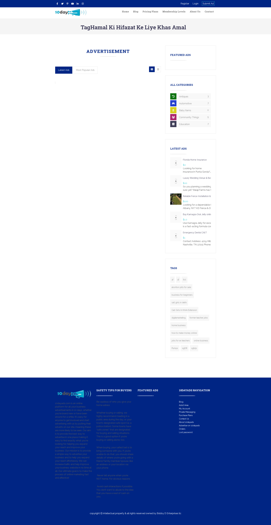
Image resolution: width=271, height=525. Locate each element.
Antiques (194, 96)
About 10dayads (186, 422)
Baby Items (194, 110)
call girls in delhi (179, 302)
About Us (195, 11)
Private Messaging (187, 412)
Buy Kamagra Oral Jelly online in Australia (203, 214)
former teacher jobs (199, 318)
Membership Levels (173, 11)
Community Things (194, 117)
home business (179, 325)
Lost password (186, 432)
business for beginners (182, 295)
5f (178, 280)
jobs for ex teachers (181, 340)
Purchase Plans (186, 415)
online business (201, 340)
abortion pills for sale (181, 287)
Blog (135, 11)
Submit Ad (208, 3)
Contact (209, 11)
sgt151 (194, 348)
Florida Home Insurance (195, 159)
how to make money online (184, 333)
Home (125, 11)
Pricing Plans (150, 11)
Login (195, 3)
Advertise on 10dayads (189, 425)
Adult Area (183, 405)
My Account (184, 408)
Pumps (175, 348)
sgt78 (184, 348)
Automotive (194, 103)
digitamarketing (179, 318)
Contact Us (184, 419)
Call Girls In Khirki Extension (184, 310)
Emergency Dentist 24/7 (195, 232)
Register (185, 3)
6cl (184, 280)
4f (172, 280)
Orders (182, 429)
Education (194, 124)
